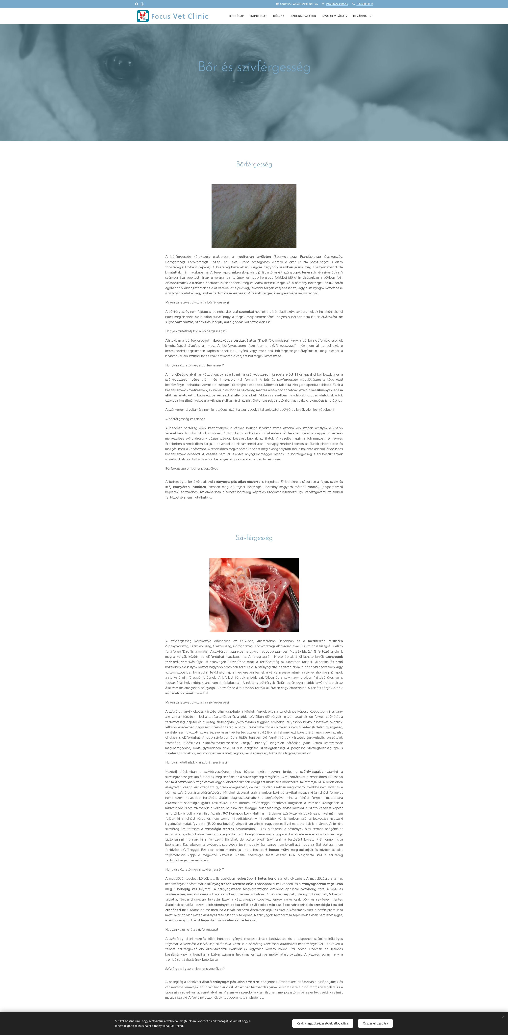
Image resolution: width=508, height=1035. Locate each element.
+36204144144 (364, 4)
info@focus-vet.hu (337, 4)
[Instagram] (142, 4)
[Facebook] (136, 4)
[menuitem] (237, 16)
